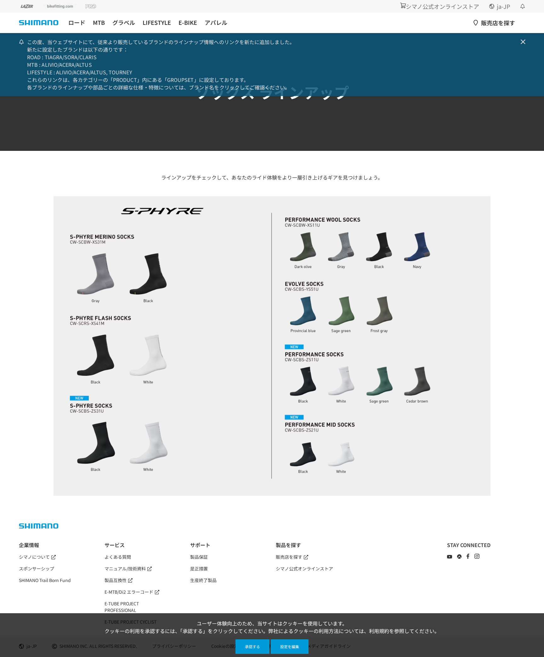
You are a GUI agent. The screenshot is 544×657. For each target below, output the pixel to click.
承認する (252, 646)
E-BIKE (187, 22)
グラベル (123, 22)
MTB (99, 22)
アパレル (216, 22)
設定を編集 (289, 646)
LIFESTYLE (157, 22)
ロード (76, 22)
